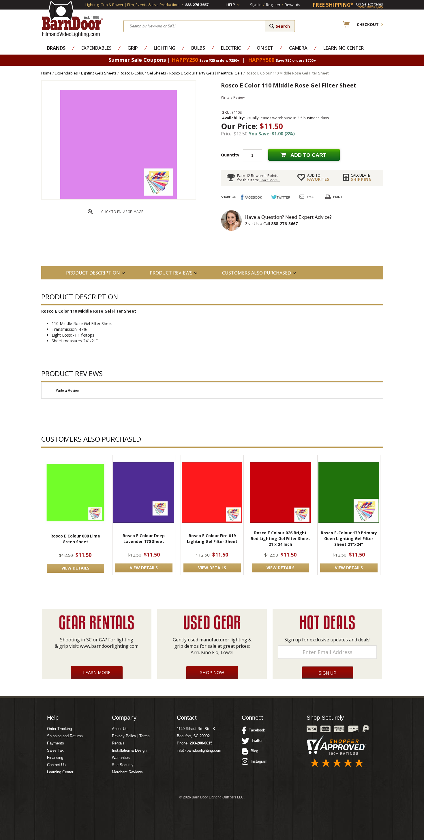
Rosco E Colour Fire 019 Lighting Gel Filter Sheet (212, 538)
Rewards (292, 4)
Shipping (361, 177)
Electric (231, 48)
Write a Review (233, 97)
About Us (119, 729)
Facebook (255, 730)
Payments (55, 743)
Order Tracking (59, 729)
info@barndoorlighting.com (199, 750)
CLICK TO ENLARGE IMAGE (122, 211)
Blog (253, 751)
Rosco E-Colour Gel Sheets (143, 73)
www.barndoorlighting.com (109, 646)
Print (337, 197)
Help (230, 4)
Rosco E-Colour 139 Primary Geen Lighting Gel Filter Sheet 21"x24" (349, 538)
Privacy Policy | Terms (131, 736)
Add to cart (308, 155)
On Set (265, 48)
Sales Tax (55, 750)
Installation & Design (129, 750)
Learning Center (343, 48)
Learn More (96, 672)
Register (273, 4)
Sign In (256, 4)
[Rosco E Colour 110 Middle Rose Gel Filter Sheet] (118, 197)
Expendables (96, 48)
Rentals (118, 743)
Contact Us (56, 765)
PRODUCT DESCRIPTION (93, 273)
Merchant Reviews (127, 772)
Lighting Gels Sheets (99, 73)
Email (311, 197)
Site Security (123, 765)
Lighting (164, 48)
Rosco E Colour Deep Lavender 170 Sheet (144, 538)
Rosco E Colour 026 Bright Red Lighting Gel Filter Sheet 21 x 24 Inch (280, 538)
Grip (132, 48)
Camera (298, 48)
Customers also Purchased (256, 273)
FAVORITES (318, 177)
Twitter (255, 740)
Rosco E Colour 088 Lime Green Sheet (75, 538)
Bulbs (198, 48)
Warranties (121, 757)
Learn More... (270, 180)
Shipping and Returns (65, 736)
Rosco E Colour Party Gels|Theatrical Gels (206, 73)
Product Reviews (171, 273)
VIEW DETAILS (75, 568)
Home (46, 73)
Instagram (257, 761)
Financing (55, 757)
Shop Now (212, 672)
